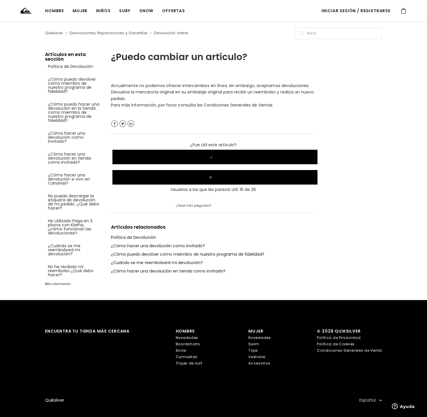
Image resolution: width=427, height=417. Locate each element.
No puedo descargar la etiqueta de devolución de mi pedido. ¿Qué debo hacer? (73, 202)
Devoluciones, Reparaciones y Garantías (108, 33)
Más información (58, 284)
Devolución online (171, 33)
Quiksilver (54, 33)
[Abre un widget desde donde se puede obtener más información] (403, 407)
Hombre (54, 11)
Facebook (114, 123)
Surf (124, 11)
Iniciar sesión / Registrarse (356, 11)
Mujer (80, 11)
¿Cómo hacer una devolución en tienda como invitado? (69, 158)
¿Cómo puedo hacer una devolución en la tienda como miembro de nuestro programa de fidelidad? (73, 112)
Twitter (122, 123)
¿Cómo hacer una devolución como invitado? (66, 137)
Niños (103, 11)
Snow (146, 11)
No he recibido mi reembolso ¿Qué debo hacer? (71, 271)
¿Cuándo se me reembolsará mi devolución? (64, 250)
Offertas (173, 11)
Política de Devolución (70, 66)
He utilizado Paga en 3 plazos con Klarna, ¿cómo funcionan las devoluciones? (70, 227)
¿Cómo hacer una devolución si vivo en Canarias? (69, 179)
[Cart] (403, 10)
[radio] (214, 157)
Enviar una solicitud (231, 205)
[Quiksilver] (33, 10)
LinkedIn (130, 123)
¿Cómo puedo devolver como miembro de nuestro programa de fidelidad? (72, 85)
